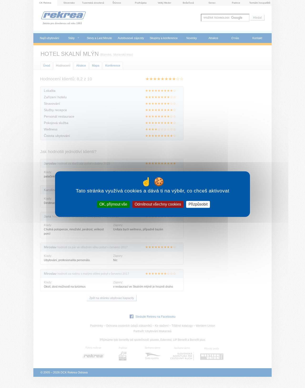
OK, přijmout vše (113, 204)
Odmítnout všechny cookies (158, 204)
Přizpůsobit (198, 204)
